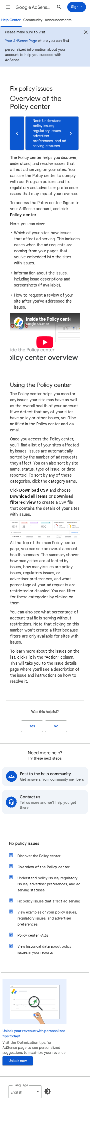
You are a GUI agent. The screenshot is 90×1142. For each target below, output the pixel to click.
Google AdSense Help (34, 7)
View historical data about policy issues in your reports (45, 949)
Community (32, 20)
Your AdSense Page (21, 41)
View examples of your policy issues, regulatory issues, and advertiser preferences (47, 918)
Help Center (11, 20)
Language (21, 1085)
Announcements (58, 20)
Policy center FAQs (33, 935)
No (56, 726)
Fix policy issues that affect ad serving (49, 901)
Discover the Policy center (39, 856)
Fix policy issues (24, 843)
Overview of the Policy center (44, 867)
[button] (8, 7)
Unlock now (17, 1061)
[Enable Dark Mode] (48, 1091)
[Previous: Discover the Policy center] (17, 133)
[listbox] (25, 1091)
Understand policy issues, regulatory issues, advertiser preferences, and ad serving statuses (49, 884)
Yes (32, 726)
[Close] (86, 33)
